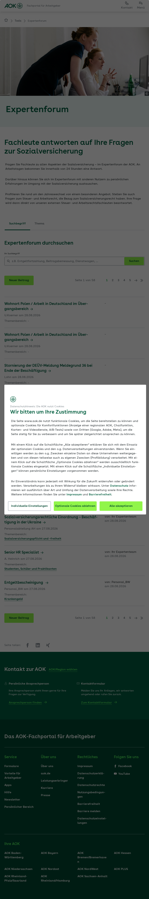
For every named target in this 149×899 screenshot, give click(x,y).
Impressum (74, 494)
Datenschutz (119, 485)
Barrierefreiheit (100, 494)
